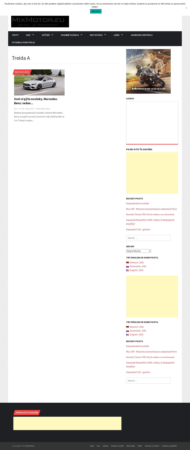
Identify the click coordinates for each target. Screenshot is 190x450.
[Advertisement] (152, 173)
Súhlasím (96, 11)
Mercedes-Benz (22, 72)
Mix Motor (30, 446)
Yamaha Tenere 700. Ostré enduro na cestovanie (150, 214)
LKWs (116, 34)
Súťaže (46, 34)
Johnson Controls (142, 34)
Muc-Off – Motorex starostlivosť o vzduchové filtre (151, 208)
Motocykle (96, 34)
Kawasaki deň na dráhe (137, 203)
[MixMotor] (40, 20)
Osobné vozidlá (70, 34)
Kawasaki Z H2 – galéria (138, 229)
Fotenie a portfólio (23, 42)
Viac (28, 34)
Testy (15, 34)
